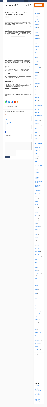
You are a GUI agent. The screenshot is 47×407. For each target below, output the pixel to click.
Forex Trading (37, 145)
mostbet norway (37, 229)
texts (35, 324)
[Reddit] (15, 102)
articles (36, 57)
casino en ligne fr (37, 107)
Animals (36, 55)
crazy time (36, 126)
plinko (36, 267)
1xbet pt (36, 41)
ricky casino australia (38, 299)
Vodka (36, 337)
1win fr (36, 16)
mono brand (36, 212)
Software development (38, 313)
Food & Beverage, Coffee (38, 143)
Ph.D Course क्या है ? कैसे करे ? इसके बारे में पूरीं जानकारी (10, 107)
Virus (35, 335)
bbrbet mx (36, 84)
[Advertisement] (38, 368)
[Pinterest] (14, 102)
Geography (36, 156)
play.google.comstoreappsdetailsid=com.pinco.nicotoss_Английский (38, 265)
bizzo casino (36, 89)
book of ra (36, 94)
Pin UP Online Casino (38, 256)
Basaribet (36, 81)
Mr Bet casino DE (37, 235)
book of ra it (36, 95)
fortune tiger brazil (37, 147)
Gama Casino (37, 150)
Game (36, 153)
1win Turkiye (37, 21)
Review (36, 293)
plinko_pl (36, 272)
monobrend (36, 218)
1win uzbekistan (37, 22)
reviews (36, 298)
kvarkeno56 (36, 198)
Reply (6, 119)
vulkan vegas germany (38, 340)
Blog (35, 91)
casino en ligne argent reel (38, 105)
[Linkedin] (9, 102)
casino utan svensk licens (38, 115)
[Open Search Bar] (43, 1)
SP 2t (35, 314)
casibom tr (36, 100)
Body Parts (36, 92)
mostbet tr (36, 234)
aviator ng (36, 75)
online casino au (37, 245)
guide (36, 161)
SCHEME (36, 301)
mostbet (36, 223)
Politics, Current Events (38, 273)
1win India (36, 18)
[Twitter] (8, 102)
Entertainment (37, 133)
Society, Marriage (37, 311)
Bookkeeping (37, 97)
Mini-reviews (37, 209)
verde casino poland (38, 332)
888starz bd (36, 54)
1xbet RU (36, 43)
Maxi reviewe (37, 204)
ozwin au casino (37, 248)
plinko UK (36, 270)
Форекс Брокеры (37, 348)
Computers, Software (38, 125)
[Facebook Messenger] (12, 102)
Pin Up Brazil (37, 254)
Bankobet (36, 80)
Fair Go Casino (37, 135)
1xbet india (36, 33)
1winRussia (36, 24)
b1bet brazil (36, 78)
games (36, 155)
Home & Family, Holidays (38, 172)
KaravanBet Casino (37, 193)
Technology (36, 322)
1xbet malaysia (37, 38)
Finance (36, 138)
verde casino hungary (38, 330)
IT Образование (37, 190)
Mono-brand (37, 215)
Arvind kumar (9, 114)
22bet (36, 49)
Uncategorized (37, 325)
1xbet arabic (37, 29)
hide (8, 16)
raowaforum (37, 285)
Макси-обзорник (37, 343)
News (36, 242)
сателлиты (36, 346)
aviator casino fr (37, 69)
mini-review (36, 207)
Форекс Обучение (37, 349)
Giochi (36, 158)
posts (36, 276)
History (36, 169)
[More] (17, 102)
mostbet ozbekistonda (38, 231)
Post (35, 275)
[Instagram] (11, 102)
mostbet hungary (37, 226)
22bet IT (36, 52)
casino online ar (37, 110)
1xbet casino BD (37, 32)
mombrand (36, 210)
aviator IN (36, 70)
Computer (36, 123)
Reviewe (36, 295)
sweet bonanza (37, 319)
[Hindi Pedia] (5, 1)
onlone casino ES (37, 246)
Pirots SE (36, 262)
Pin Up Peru (36, 257)
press (36, 278)
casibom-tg (36, 102)
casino (36, 103)
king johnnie (36, 196)
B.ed (5, 105)
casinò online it (37, 112)
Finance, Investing (37, 140)
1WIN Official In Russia (38, 19)
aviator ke (36, 72)
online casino (37, 243)
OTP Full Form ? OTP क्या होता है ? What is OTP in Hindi (11, 106)
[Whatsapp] (5, 102)
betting (36, 86)
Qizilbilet (36, 282)
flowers (36, 141)
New (35, 240)
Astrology (36, 61)
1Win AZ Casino (37, 13)
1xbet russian (37, 44)
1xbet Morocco (37, 40)
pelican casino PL (37, 251)
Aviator (36, 64)
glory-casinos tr (37, 159)
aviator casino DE (37, 67)
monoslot (36, 221)
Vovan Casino (37, 338)
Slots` (36, 308)
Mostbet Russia (37, 232)
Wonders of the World (39, 326)
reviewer (36, 296)
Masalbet (36, 201)
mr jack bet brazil (37, 237)
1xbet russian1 (37, 46)
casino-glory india (37, 120)
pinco (36, 259)
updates (36, 329)
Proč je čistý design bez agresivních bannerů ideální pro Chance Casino (38, 397)
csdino (36, 128)
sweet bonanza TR (37, 321)
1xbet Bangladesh (37, 30)
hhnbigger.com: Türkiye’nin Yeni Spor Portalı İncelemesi (38, 393)
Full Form (36, 148)
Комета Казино (37, 341)
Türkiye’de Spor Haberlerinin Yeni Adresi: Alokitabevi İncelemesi (38, 386)
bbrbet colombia (37, 83)
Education (8, 105)
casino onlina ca (37, 109)
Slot (35, 305)
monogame (36, 220)
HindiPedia (10, 122)
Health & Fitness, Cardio (38, 165)
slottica (36, 310)
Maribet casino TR (37, 199)
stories (36, 316)
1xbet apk (36, 27)
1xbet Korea (36, 35)
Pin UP (36, 253)
